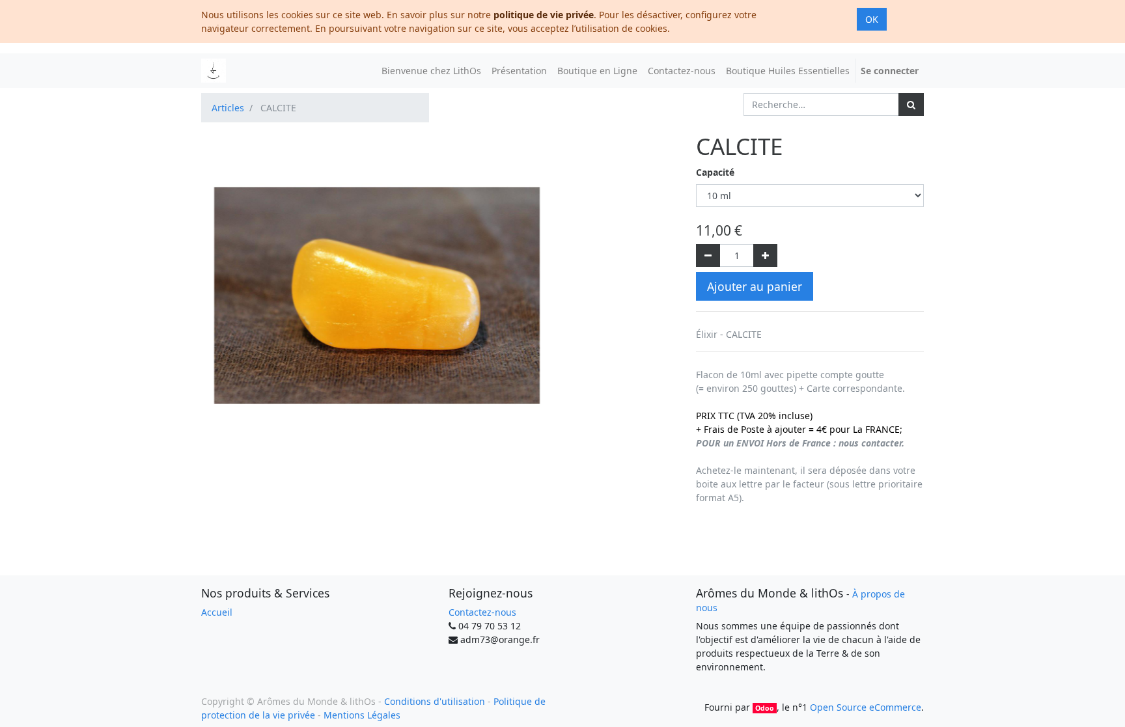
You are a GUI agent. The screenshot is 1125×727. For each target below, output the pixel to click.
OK (871, 19)
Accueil (216, 612)
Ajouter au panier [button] (754, 286)
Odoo (764, 708)
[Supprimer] (708, 255)
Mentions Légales (362, 715)
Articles (228, 108)
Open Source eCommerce (865, 707)
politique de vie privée (543, 14)
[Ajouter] (765, 255)
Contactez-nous (482, 612)
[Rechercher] (911, 104)
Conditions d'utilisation (434, 701)
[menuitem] (431, 71)
